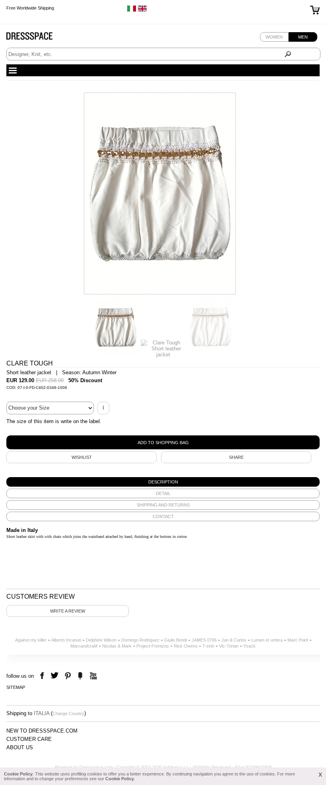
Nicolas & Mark (117, 646)
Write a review (67, 611)
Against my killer (31, 640)
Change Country (68, 713)
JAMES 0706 (204, 640)
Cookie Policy (18, 773)
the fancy (80, 676)
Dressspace (37, 38)
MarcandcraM (83, 646)
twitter (55, 676)
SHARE (236, 457)
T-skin (208, 646)
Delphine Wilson (101, 640)
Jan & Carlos (233, 640)
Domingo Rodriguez (140, 640)
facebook (43, 676)
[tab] (162, 482)
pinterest (67, 676)
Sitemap (15, 687)
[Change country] (131, 10)
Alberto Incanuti (66, 640)
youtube (92, 676)
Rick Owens (186, 646)
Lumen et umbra (267, 640)
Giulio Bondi (175, 640)
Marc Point (297, 640)
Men (303, 37)
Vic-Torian (229, 646)
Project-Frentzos (152, 646)
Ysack (249, 646)
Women (274, 37)
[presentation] (162, 482)
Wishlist (82, 457)
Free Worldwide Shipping (30, 8)
